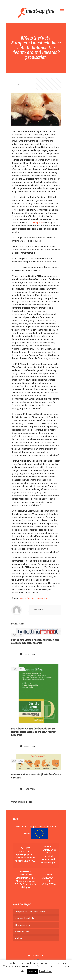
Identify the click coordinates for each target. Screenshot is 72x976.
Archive (18, 938)
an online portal (35, 222)
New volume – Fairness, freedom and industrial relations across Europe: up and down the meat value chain (33, 732)
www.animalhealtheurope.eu (33, 598)
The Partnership (22, 925)
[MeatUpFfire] (36, 12)
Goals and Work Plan (25, 918)
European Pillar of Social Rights (30, 911)
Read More (45, 971)
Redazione (37, 609)
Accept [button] (32, 971)
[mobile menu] (62, 11)
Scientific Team (22, 931)
